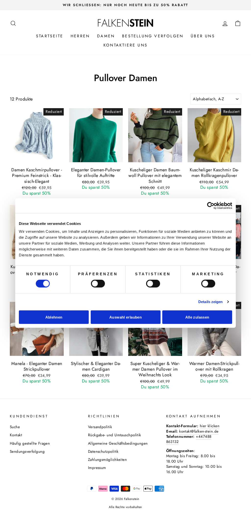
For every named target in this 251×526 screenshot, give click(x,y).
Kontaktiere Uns (125, 45)
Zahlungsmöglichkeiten (107, 459)
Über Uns (203, 36)
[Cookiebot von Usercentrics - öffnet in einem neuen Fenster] (210, 205)
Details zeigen (210, 302)
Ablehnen (54, 317)
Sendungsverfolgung (27, 451)
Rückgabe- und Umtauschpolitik (114, 435)
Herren (80, 36)
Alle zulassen (197, 317)
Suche (15, 427)
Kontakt (16, 435)
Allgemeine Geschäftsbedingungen (118, 443)
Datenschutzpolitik (103, 451)
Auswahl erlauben (125, 317)
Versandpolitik (100, 427)
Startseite (49, 36)
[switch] (98, 284)
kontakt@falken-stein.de (198, 431)
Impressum (97, 467)
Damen (106, 36)
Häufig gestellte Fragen (30, 443)
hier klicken (209, 426)
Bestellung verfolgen (152, 36)
